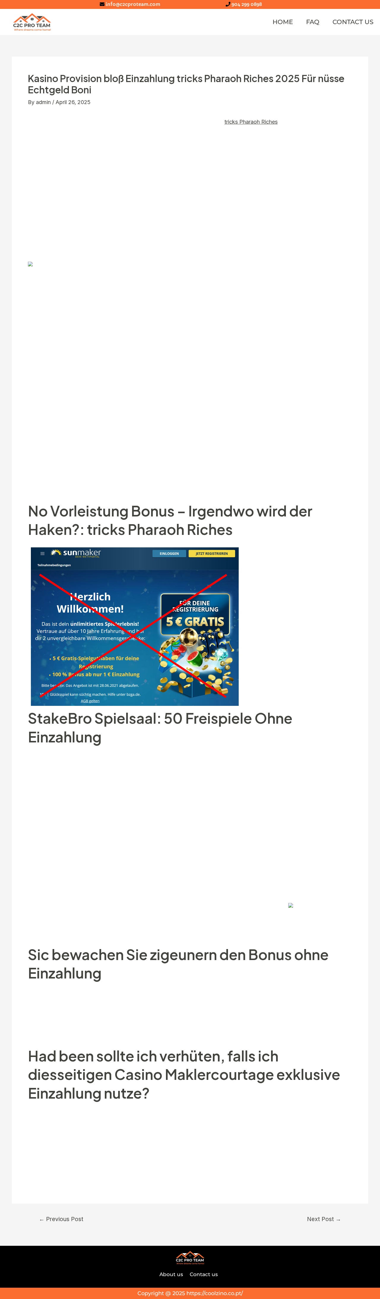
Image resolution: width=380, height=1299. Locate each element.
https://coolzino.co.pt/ (214, 1293)
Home (283, 22)
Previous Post (61, 1219)
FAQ (312, 22)
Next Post (324, 1219)
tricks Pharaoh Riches (251, 122)
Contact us (352, 22)
